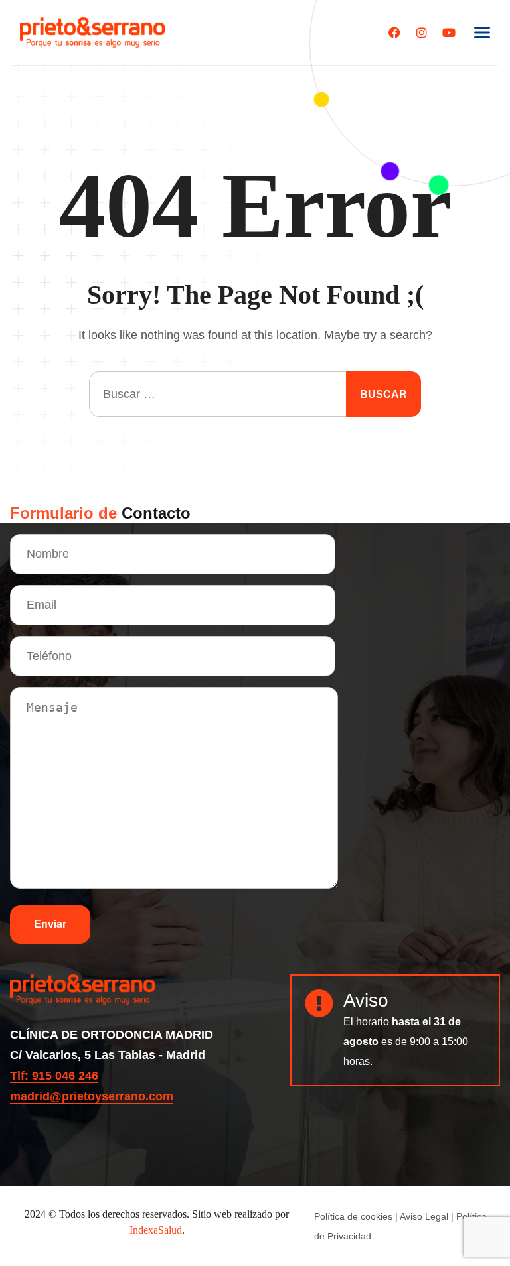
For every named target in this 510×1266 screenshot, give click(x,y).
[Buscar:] (255, 394)
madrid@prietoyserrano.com (91, 1096)
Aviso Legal (424, 1216)
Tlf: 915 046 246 (54, 1075)
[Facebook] (394, 32)
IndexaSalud (155, 1229)
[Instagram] (422, 32)
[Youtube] (449, 32)
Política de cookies (353, 1216)
